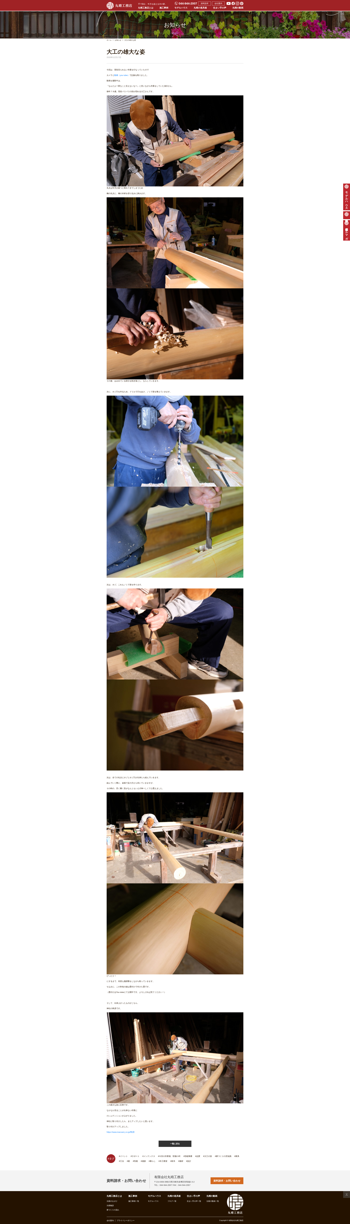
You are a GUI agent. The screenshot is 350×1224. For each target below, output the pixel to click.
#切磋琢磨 (187, 1156)
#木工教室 (163, 1161)
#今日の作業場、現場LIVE (169, 1156)
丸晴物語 (110, 1205)
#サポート (135, 1156)
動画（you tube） (121, 75)
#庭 (128, 1161)
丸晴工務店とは (145, 8)
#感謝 (143, 1161)
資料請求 (204, 3)
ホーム (109, 40)
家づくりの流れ (113, 1210)
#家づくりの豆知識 (223, 1156)
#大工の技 (207, 1156)
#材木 (172, 1161)
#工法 (121, 1161)
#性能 (135, 1161)
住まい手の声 (219, 8)
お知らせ (118, 40)
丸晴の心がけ (112, 1201)
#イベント (123, 1156)
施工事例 (164, 8)
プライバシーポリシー (126, 1220)
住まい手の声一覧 (194, 1201)
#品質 (197, 1156)
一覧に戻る (175, 1144)
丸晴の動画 (237, 8)
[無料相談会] (346, 215)
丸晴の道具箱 (200, 8)
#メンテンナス (148, 1156)
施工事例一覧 (133, 1201)
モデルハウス (181, 8)
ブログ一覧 (171, 1201)
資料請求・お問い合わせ (226, 1180)
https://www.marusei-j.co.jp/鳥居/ (121, 1132)
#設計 (188, 1161)
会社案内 (218, 3)
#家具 (236, 1156)
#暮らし (152, 1161)
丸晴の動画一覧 (212, 1201)
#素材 (180, 1161)
